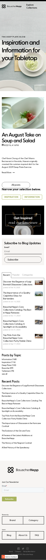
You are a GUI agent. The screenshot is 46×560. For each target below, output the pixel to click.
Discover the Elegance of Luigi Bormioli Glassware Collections (23, 387)
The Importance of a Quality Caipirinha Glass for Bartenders (22, 394)
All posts (16, 185)
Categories (27, 275)
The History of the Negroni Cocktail (17, 443)
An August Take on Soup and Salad (21, 138)
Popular (16, 275)
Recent (6, 275)
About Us (23, 535)
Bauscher (7, 368)
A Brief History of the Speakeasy (15, 448)
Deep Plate (9, 365)
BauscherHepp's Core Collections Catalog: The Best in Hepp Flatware (22, 402)
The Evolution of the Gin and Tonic (16, 431)
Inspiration (8, 362)
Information (9, 359)
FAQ (37, 535)
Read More (6, 173)
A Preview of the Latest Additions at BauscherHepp (17, 437)
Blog (9, 535)
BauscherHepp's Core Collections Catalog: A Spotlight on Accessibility (21, 409)
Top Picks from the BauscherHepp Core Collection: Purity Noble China (18, 417)
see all (4, 374)
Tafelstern (8, 371)
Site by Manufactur (29, 551)
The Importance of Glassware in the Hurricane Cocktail (21, 424)
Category (33, 520)
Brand (12, 520)
